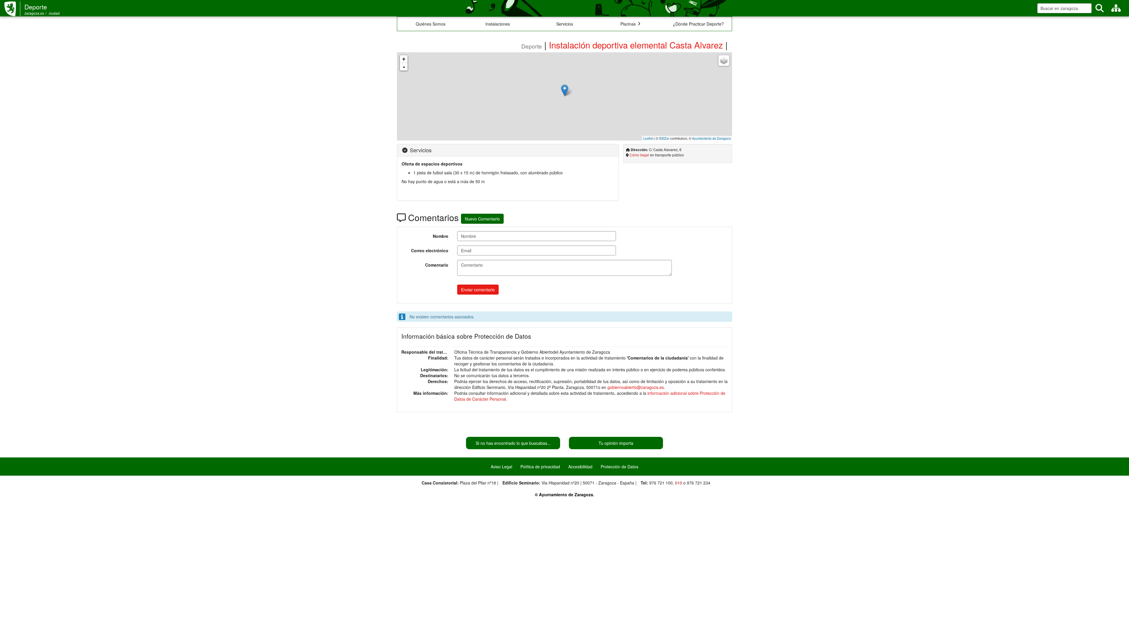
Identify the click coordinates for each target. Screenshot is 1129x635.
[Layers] (724, 60)
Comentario (436, 265)
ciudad (54, 13)
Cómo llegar (639, 154)
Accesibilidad (580, 466)
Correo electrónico (429, 250)
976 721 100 (661, 483)
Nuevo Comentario (482, 219)
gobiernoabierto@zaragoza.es (635, 387)
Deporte (35, 6)
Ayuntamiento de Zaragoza (711, 138)
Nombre (440, 236)
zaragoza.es (34, 13)
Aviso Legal (501, 466)
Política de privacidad (540, 466)
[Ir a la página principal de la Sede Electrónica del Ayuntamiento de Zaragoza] (12, 8)
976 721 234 (698, 483)
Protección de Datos (619, 466)
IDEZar (664, 138)
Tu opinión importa (616, 443)
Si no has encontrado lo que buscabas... (513, 443)
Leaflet (648, 138)
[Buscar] (1100, 8)
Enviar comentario (478, 290)
